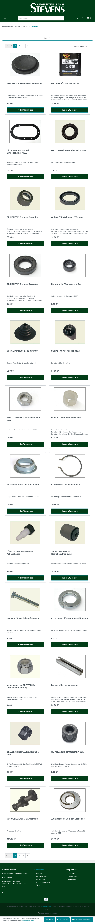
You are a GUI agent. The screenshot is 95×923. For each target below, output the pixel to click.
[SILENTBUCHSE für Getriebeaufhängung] (69, 532)
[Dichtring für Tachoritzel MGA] (69, 265)
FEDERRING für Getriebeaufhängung (69, 618)
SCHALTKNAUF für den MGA (65, 351)
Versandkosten (41, 876)
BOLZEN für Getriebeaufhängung (23, 618)
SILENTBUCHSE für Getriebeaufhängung (61, 552)
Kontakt (39, 873)
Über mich (71, 873)
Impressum (72, 879)
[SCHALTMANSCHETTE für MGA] (25, 332)
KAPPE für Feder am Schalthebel (23, 484)
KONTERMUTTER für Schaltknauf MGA (23, 419)
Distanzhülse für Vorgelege (64, 685)
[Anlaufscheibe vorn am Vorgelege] (69, 800)
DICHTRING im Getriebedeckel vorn (68, 150)
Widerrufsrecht (41, 879)
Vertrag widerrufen (43, 882)
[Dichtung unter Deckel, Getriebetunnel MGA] (25, 131)
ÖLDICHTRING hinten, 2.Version (67, 217)
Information (39, 870)
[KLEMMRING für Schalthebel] (69, 465)
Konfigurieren (62, 920)
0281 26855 (7, 878)
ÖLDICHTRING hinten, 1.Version (22, 217)
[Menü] (5, 18)
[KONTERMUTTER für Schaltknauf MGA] (25, 399)
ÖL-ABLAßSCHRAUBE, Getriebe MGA (23, 753)
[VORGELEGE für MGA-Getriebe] (25, 800)
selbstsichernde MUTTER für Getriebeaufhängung (21, 686)
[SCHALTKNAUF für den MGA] (69, 332)
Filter (49, 38)
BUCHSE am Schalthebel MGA (66, 418)
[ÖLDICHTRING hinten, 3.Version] (25, 265)
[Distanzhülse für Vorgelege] (69, 666)
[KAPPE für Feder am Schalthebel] (25, 465)
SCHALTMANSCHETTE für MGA (22, 351)
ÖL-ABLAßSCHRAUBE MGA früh (67, 752)
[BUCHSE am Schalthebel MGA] (69, 399)
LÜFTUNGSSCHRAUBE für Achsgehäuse (20, 552)
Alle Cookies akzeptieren (82, 920)
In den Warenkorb (25, 110)
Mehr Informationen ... (28, 921)
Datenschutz (72, 876)
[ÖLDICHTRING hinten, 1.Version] (25, 198)
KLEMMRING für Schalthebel (65, 484)
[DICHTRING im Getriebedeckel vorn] (69, 131)
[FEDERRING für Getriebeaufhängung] (69, 599)
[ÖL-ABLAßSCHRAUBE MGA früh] (69, 733)
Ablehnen (49, 920)
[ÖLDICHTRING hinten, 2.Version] (69, 198)
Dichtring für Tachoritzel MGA (66, 284)
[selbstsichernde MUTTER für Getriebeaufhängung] (25, 666)
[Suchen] (61, 18)
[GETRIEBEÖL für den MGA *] (69, 64)
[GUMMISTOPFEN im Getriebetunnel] (25, 64)
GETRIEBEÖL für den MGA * (65, 83)
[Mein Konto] (77, 18)
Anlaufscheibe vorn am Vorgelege (68, 819)
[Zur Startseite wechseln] (47, 8)
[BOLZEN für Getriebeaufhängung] (25, 599)
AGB (38, 885)
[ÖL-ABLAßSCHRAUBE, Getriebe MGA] (25, 733)
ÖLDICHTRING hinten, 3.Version (22, 284)
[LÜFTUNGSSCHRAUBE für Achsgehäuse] (25, 532)
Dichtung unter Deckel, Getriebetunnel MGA (18, 151)
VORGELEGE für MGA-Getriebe (22, 819)
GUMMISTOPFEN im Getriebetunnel (24, 83)
